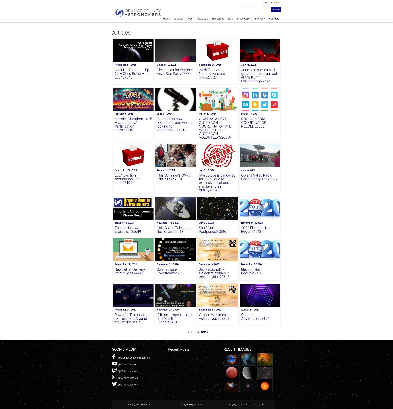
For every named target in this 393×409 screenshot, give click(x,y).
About (190, 18)
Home (166, 18)
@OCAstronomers (127, 364)
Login (264, 2)
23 (198, 331)
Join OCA (275, 2)
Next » (204, 331)
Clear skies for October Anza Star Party (189, 360)
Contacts (274, 18)
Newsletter (203, 18)
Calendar (178, 18)
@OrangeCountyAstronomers (133, 357)
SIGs (230, 18)
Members (260, 18)
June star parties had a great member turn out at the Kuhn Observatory (188, 369)
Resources (218, 18)
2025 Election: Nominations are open (188, 363)
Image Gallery (244, 18)
